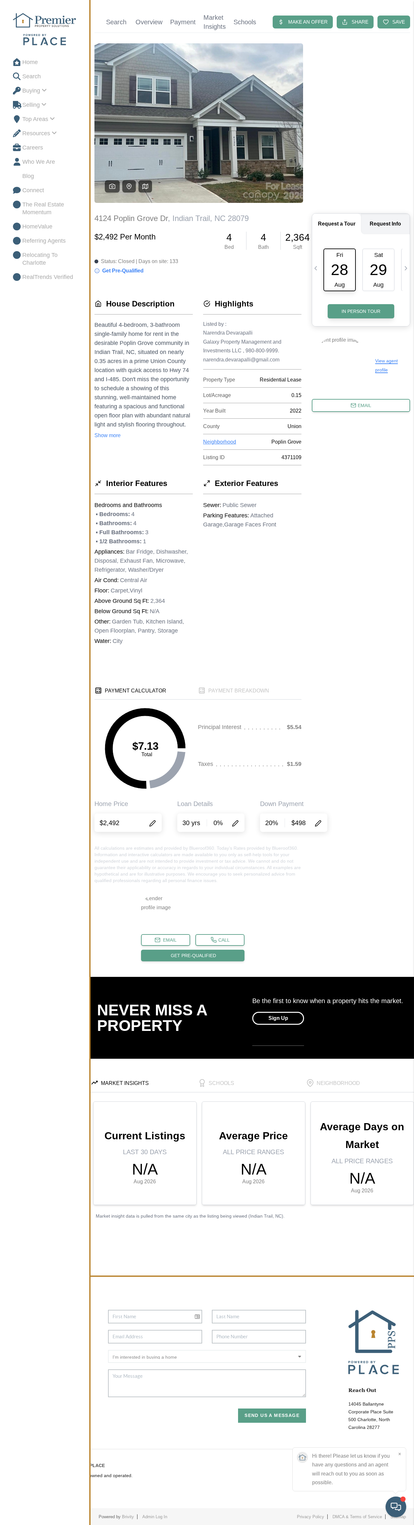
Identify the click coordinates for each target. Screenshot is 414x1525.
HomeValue (37, 226)
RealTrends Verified (47, 277)
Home (30, 62)
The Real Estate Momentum (43, 208)
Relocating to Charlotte (40, 259)
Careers (32, 147)
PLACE (97, 1465)
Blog (28, 176)
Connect (33, 190)
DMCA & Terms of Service (357, 1516)
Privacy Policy (310, 1516)
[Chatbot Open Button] (396, 1507)
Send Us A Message (272, 1415)
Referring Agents (44, 241)
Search (31, 76)
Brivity (128, 1516)
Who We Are (38, 162)
